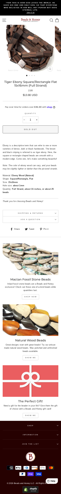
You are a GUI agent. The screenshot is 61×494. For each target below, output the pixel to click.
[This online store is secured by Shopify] (30, 492)
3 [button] (32, 76)
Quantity (30, 113)
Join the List (30, 444)
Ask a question (30, 219)
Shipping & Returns (30, 213)
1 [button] (27, 75)
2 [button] (29, 76)
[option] (30, 8)
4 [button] (35, 76)
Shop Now (30, 297)
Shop (30, 425)
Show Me (30, 357)
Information (30, 435)
